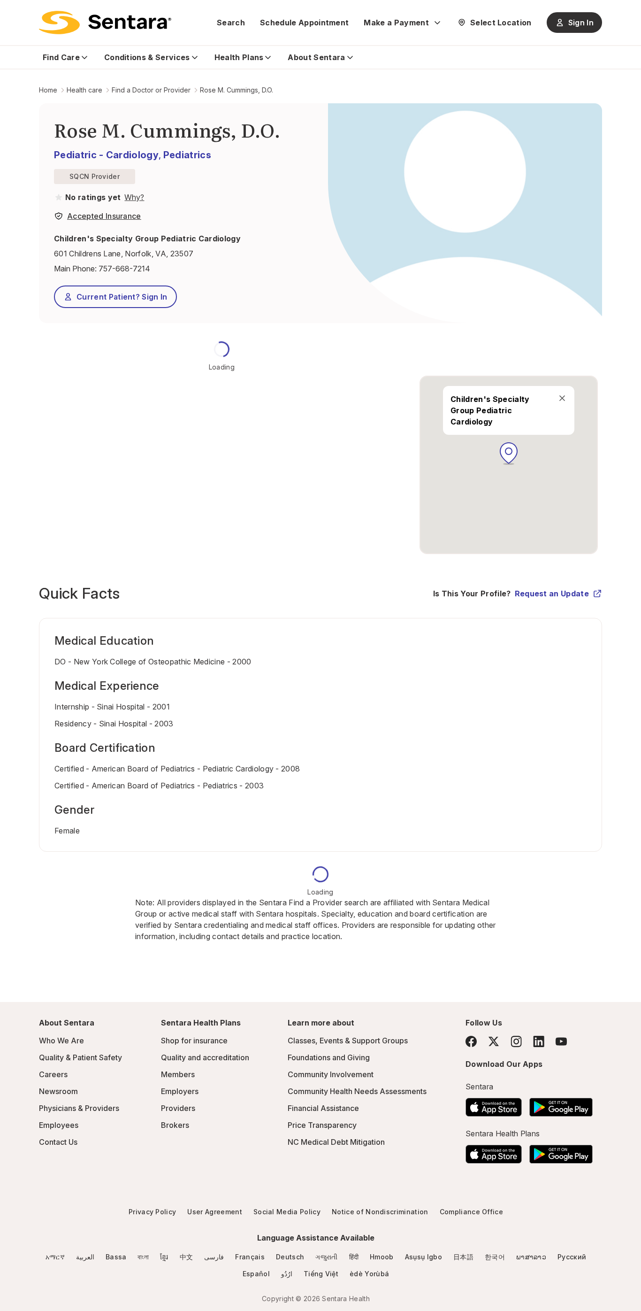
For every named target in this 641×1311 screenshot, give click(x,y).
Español (256, 1274)
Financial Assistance (323, 1108)
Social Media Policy (286, 1212)
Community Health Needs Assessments (357, 1091)
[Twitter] (493, 1041)
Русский (571, 1257)
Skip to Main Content (14, 13)
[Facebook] (471, 1041)
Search (231, 22)
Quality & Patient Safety (80, 1057)
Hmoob (382, 1257)
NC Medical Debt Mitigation (336, 1142)
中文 (186, 1257)
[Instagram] (516, 1041)
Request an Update (552, 593)
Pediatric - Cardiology (106, 155)
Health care (84, 90)
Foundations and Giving (329, 1057)
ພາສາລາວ (531, 1257)
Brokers (175, 1125)
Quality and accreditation (205, 1057)
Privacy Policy (152, 1212)
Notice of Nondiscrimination (380, 1212)
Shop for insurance (194, 1040)
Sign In (581, 22)
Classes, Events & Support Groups (348, 1040)
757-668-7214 (124, 268)
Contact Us (58, 1142)
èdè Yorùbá (369, 1274)
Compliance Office (471, 1212)
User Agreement (214, 1212)
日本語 (463, 1257)
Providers (178, 1108)
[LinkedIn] (538, 1041)
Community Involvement (331, 1074)
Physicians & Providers (79, 1108)
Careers (53, 1074)
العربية (85, 1257)
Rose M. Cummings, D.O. (236, 90)
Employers (179, 1091)
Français (250, 1257)
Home (48, 90)
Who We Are (61, 1040)
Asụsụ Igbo (423, 1257)
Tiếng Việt (321, 1274)
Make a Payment (396, 22)
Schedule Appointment (304, 22)
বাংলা (143, 1257)
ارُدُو (286, 1274)
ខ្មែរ (164, 1257)
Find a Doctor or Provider (151, 90)
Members (178, 1074)
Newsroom (58, 1091)
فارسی (214, 1257)
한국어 (495, 1257)
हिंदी (354, 1257)
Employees (58, 1125)
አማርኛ (55, 1257)
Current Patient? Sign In (122, 296)
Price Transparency (322, 1125)
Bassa (116, 1257)
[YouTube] (561, 1041)
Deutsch (290, 1257)
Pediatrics (187, 155)
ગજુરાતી (326, 1257)
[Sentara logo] (105, 22)
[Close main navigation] (562, 398)
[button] (509, 453)
